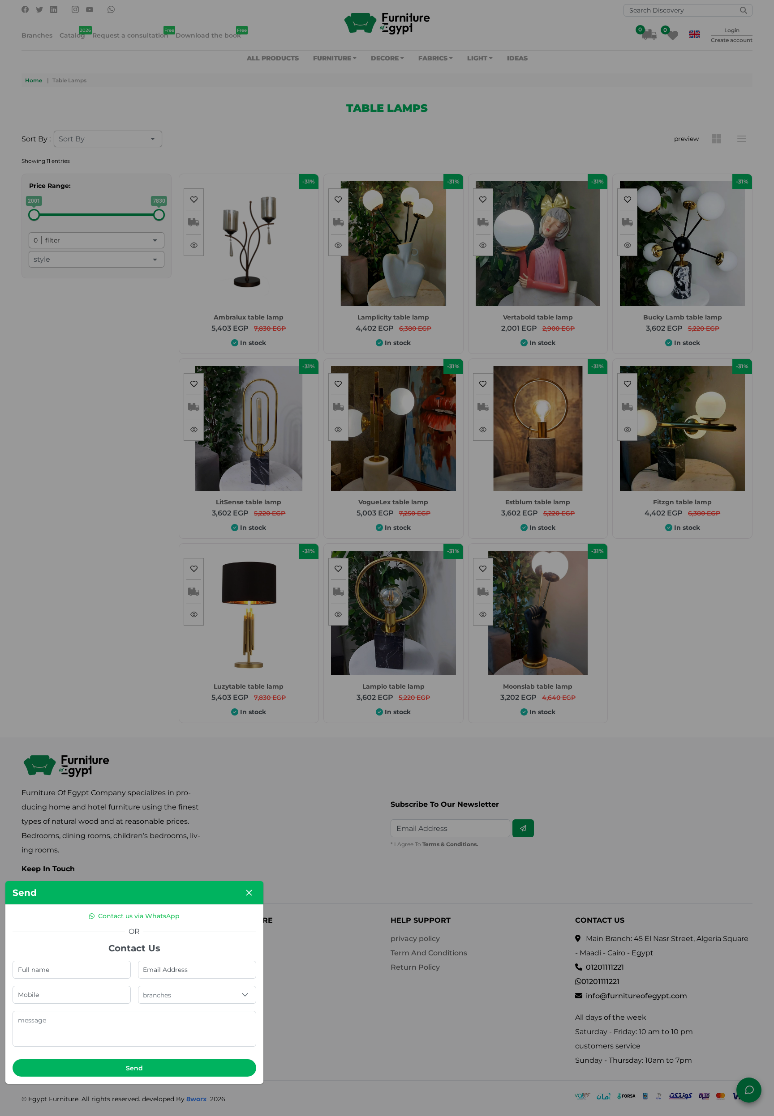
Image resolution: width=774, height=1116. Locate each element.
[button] (245, 994)
